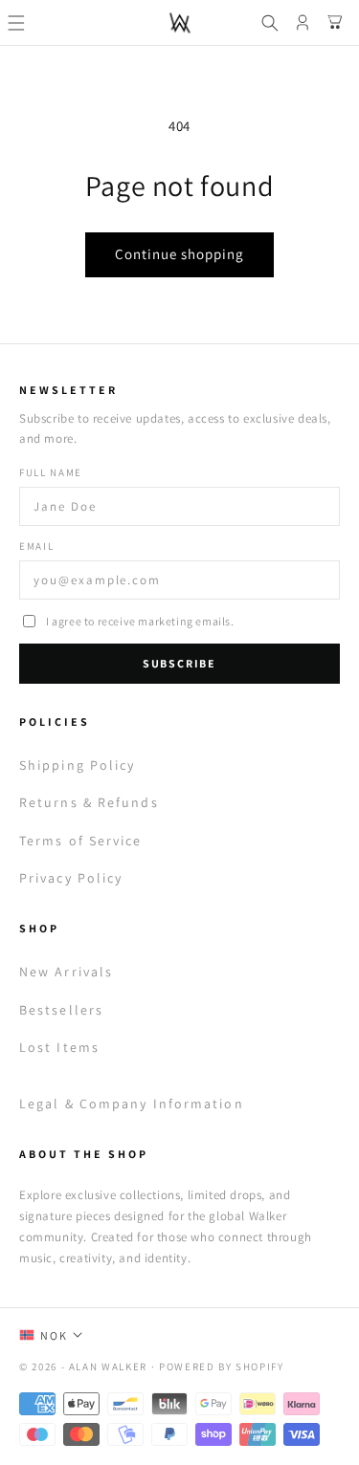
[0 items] (335, 23)
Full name (50, 472)
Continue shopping (179, 254)
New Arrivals (66, 971)
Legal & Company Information (131, 1103)
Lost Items (59, 1047)
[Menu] (16, 23)
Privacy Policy (71, 877)
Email (36, 546)
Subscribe (179, 663)
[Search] (270, 23)
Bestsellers (61, 1009)
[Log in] (302, 23)
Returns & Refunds (89, 802)
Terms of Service (81, 840)
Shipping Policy (77, 765)
